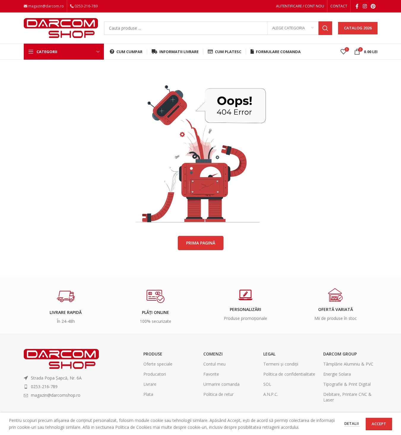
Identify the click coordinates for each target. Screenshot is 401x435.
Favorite (211, 374)
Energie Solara (337, 374)
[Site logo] (61, 27)
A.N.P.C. (270, 394)
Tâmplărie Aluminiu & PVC (348, 364)
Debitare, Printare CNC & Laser (347, 396)
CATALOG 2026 (358, 28)
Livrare (149, 384)
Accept (379, 423)
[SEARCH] (325, 28)
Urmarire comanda (221, 384)
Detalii (352, 423)
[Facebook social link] (357, 6)
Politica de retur (218, 394)
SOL (267, 384)
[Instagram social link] (365, 6)
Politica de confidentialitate (289, 374)
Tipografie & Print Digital (347, 384)
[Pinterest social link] (373, 6)
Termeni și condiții (280, 364)
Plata (148, 394)
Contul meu (214, 364)
